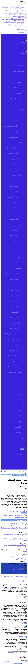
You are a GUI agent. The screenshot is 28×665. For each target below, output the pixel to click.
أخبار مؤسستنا (17, 410)
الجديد (23, 388)
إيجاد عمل (15, 344)
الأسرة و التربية (14, 301)
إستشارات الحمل (13, 235)
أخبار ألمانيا (18, 421)
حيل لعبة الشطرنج (21, 559)
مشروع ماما (15, 230)
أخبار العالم (18, 432)
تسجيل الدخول (18, 663)
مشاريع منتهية (17, 377)
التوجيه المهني (14, 180)
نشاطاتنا (22, 109)
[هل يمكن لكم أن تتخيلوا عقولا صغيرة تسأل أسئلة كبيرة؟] (14, 535)
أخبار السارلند (17, 416)
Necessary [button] (24, 623)
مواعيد (19, 394)
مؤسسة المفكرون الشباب (18, 71)
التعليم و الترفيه (17, 115)
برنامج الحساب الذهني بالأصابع (10, 126)
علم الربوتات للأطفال (12, 153)
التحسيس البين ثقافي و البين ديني (12, 355)
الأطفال (19, 142)
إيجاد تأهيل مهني (14, 350)
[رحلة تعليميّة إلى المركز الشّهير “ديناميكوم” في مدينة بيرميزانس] (14, 524)
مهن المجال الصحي (16, 323)
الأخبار (23, 405)
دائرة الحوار (15, 361)
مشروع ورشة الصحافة (12, 383)
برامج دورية (18, 399)
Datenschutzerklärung (18, 569)
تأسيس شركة (14, 306)
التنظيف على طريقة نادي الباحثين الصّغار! (13, 13)
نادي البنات (15, 191)
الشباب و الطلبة (17, 175)
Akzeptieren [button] (22, 593)
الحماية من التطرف (13, 213)
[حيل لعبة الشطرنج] (19, 555)
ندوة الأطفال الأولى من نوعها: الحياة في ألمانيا (12, 17)
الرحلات (16, 131)
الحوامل (16, 295)
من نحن (19, 76)
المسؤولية (18, 93)
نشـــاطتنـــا (19, 471)
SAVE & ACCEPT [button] (22, 649)
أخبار (26, 474)
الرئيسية (25, 471)
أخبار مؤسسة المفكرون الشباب (17, 474)
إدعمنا (23, 443)
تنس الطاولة (15, 262)
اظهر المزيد (24, 512)
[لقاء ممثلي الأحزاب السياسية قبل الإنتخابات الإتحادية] (14, 546)
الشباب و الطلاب (12, 471)
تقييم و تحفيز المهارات (12, 197)
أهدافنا (19, 82)
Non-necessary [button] (23, 636)
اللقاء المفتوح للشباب (12, 208)
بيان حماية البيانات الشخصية (14, 98)
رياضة (19, 257)
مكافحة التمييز (14, 312)
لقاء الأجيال (15, 251)
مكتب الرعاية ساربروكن (15, 372)
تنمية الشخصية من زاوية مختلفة (16, 25)
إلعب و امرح (15, 158)
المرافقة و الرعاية (13, 328)
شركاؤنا (22, 438)
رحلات (16, 169)
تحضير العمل (15, 339)
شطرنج (16, 164)
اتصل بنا (19, 104)
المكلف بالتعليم (14, 120)
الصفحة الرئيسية (20, 65)
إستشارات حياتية (13, 186)
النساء (19, 224)
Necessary (23, 625)
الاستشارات (18, 268)
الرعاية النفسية (14, 219)
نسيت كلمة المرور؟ (8, 661)
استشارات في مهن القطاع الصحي (9, 333)
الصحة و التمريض (13, 290)
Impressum (21, 568)
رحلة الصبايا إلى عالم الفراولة (16, 14)
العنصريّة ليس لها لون (18, 16)
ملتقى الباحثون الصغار (12, 148)
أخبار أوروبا (18, 427)
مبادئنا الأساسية (17, 87)
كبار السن (18, 246)
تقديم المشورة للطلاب (12, 202)
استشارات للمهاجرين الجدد (11, 273)
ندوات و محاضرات (13, 137)
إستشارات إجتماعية (13, 284)
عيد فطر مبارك (20, 5)
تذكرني (24, 663)
